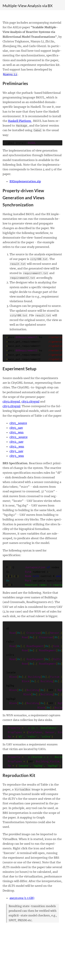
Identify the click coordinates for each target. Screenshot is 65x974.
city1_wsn (17, 432)
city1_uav (16, 427)
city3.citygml (11, 406)
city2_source (19, 437)
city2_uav (16, 441)
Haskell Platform (20, 121)
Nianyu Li (10, 74)
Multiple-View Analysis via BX (28, 5)
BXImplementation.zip (25, 181)
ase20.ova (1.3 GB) (22, 898)
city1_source (18, 423)
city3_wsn (17, 456)
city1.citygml (11, 401)
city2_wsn (17, 446)
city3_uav (16, 451)
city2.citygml (30, 401)
